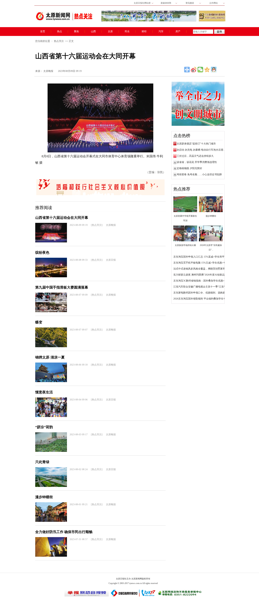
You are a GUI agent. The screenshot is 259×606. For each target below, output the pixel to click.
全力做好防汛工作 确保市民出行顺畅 (63, 532)
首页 (42, 31)
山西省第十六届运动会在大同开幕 (61, 217)
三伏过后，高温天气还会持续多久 (195, 156)
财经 (144, 31)
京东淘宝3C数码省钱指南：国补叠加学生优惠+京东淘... (203, 280)
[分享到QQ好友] (214, 69)
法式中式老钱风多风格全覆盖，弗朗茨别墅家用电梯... (202, 268)
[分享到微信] (200, 69)
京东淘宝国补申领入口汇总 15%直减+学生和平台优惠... (203, 256)
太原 (110, 31)
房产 (177, 31)
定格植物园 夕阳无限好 (189, 168)
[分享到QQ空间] (207, 69)
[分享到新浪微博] (193, 69)
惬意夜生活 (44, 392)
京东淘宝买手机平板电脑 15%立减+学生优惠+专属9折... (203, 262)
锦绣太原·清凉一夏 (50, 357)
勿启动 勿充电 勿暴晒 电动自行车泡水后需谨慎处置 (205, 150)
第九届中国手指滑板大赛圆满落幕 (61, 287)
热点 (59, 31)
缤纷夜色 (42, 252)
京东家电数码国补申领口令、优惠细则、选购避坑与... (202, 292)
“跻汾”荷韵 (44, 427)
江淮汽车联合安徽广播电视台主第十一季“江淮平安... (202, 286)
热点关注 (59, 41)
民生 (127, 31)
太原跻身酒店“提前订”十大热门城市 (196, 143)
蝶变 (38, 322)
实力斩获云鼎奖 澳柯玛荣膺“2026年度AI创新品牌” (200, 274)
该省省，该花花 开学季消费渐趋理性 (197, 162)
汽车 (161, 31)
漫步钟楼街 (44, 497)
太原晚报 (48, 71)
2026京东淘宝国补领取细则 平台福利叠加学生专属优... (203, 298)
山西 (93, 31)
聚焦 (76, 31)
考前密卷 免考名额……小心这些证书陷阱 (199, 174)
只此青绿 (42, 462)
